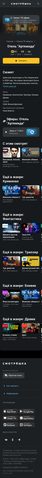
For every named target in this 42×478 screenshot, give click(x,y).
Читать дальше (9, 86)
